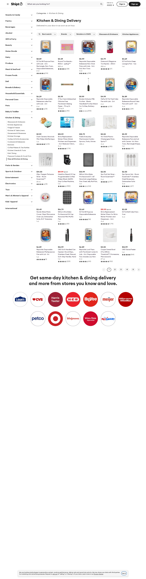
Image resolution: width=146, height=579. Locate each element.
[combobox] (62, 4)
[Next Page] (139, 269)
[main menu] (7, 4)
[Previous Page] (104, 269)
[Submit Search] (101, 4)
